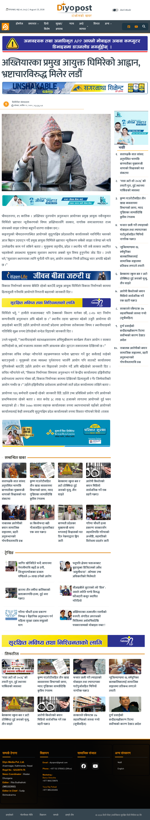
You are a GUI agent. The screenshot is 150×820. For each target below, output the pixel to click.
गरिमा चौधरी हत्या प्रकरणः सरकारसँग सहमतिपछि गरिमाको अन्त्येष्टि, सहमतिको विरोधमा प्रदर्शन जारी (97, 532)
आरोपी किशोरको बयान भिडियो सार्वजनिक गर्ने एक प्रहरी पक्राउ (96, 488)
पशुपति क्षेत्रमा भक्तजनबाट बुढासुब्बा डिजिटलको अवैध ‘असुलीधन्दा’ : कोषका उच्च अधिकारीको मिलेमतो (87, 570)
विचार (96, 23)
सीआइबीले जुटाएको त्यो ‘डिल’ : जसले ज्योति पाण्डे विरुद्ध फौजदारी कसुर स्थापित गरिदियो (89, 594)
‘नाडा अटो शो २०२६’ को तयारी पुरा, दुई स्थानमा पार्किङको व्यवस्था (133, 186)
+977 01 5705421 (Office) (61, 769)
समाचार (32, 23)
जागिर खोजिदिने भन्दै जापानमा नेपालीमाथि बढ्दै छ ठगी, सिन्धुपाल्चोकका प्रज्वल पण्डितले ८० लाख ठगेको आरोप (35, 570)
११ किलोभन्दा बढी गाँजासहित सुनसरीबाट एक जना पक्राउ (42, 528)
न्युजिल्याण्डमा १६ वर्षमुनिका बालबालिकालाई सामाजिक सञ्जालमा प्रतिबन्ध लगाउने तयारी (132, 256)
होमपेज (19, 23)
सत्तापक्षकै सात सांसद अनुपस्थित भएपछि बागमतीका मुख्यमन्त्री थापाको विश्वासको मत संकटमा (14, 490)
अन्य (107, 23)
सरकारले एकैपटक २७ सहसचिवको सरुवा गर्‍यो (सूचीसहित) (133, 313)
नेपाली (120, 762)
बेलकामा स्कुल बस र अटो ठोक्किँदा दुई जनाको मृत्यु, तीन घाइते (69, 488)
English (121, 769)
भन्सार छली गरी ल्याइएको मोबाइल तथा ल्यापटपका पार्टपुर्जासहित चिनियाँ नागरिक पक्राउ (134, 232)
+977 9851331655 (50, 790)
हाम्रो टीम (69, 815)
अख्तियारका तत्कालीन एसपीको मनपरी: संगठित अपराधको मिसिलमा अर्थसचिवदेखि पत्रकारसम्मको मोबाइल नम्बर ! (89, 619)
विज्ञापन (43, 815)
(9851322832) (9, 786)
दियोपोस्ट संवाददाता (20, 102)
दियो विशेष (47, 26)
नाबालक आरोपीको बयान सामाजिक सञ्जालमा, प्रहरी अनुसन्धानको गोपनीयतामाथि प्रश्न (12, 532)
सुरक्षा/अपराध (59, 26)
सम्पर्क (55, 815)
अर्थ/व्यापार (82, 26)
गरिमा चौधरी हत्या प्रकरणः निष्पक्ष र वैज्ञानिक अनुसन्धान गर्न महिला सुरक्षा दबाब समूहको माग (35, 619)
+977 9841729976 (50, 781)
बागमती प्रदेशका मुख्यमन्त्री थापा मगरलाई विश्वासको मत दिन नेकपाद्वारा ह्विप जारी (70, 532)
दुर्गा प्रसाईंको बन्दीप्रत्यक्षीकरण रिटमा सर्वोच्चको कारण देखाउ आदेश (132, 333)
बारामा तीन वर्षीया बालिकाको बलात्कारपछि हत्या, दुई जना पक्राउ (34, 594)
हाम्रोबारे (9, 815)
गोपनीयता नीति (26, 815)
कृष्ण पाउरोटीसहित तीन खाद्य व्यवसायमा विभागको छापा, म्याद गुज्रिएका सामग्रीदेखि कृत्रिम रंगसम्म (41, 490)
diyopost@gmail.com (59, 762)
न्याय (71, 23)
